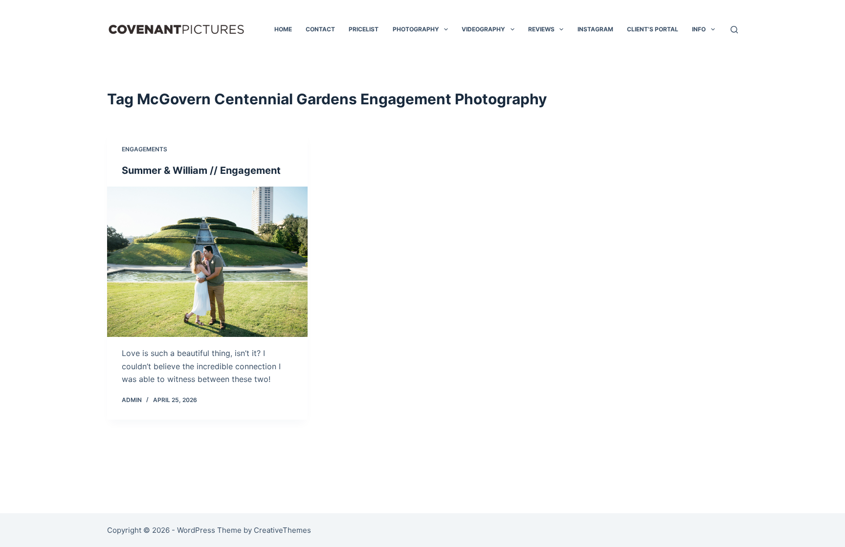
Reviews (541, 29)
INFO (699, 29)
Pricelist (363, 29)
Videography (483, 29)
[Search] (734, 29)
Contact (320, 29)
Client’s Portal (652, 29)
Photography (416, 29)
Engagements (144, 149)
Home (283, 29)
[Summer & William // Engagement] (207, 262)
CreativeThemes (282, 530)
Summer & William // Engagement (201, 170)
